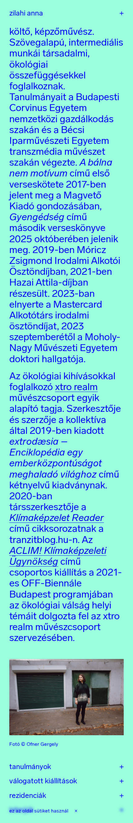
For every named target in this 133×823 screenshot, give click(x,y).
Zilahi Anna (26, 13)
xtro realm (76, 387)
